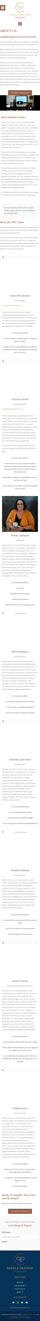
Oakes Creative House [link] (31, 1314)
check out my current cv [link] (9, 198)
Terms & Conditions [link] (25, 1317)
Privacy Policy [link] (13, 1317)
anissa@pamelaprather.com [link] (12, 305)
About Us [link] (20, 1282)
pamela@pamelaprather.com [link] (20, 1308)
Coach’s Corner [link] (20, 1289)
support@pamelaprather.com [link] (12, 409)
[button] (20, 24)
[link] (2, 7)
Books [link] (19, 1292)
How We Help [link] (19, 1286)
